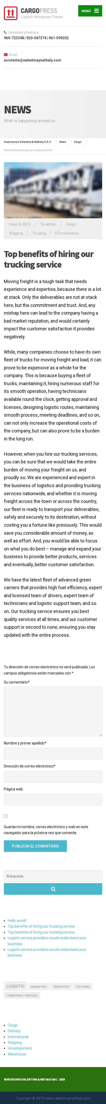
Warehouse (17, 1054)
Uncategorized (20, 1048)
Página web (13, 789)
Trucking (39, 233)
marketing (39, 987)
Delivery (14, 1031)
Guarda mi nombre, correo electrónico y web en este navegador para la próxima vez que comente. (46, 830)
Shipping (16, 233)
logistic (15, 986)
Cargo (71, 224)
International (18, 1037)
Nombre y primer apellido (25, 743)
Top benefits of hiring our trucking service (41, 926)
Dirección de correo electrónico (30, 766)
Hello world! (17, 921)
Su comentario (17, 682)
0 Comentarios (67, 233)
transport (61, 987)
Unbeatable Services (22, 995)
